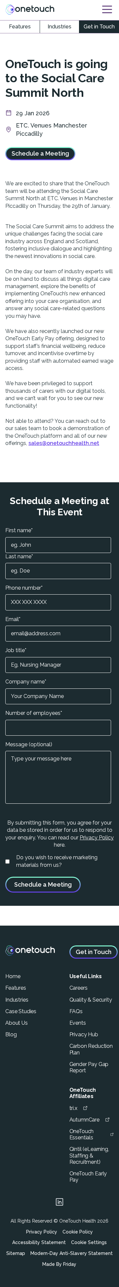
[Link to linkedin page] (59, 1203)
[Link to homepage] (29, 9)
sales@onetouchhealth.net (63, 443)
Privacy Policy (97, 837)
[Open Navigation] (107, 9)
